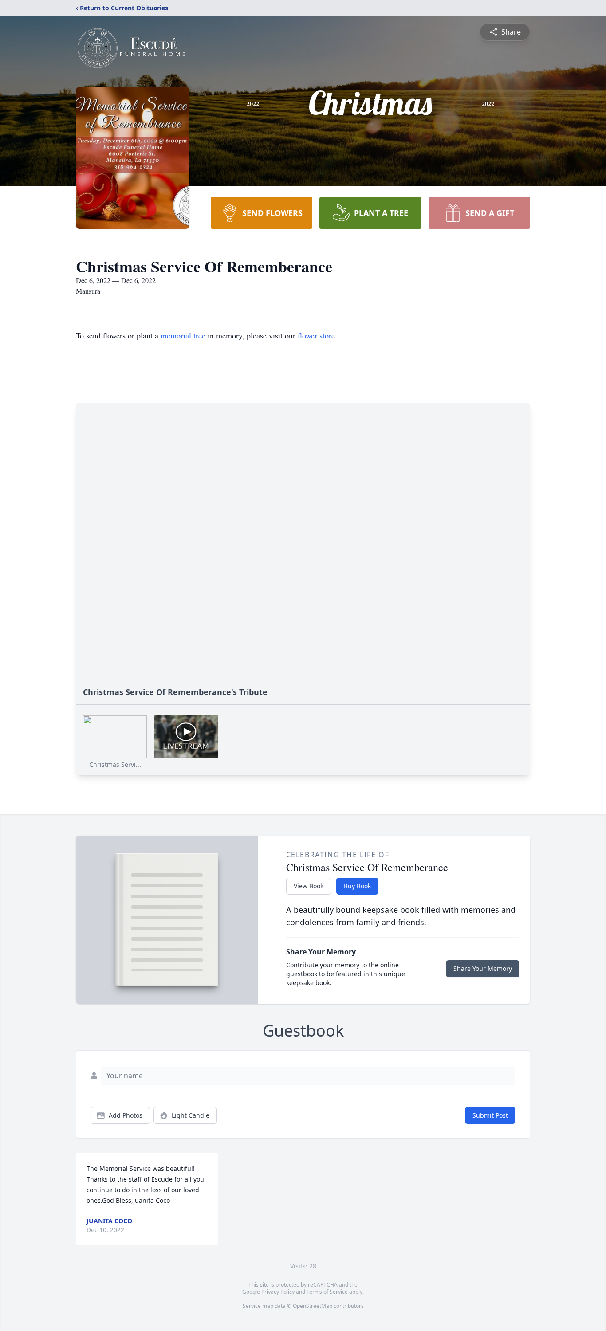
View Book (308, 886)
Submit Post (490, 1115)
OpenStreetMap (312, 1306)
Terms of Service (327, 1292)
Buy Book (357, 886)
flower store (316, 335)
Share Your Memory (482, 968)
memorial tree (183, 335)
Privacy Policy (278, 1292)
